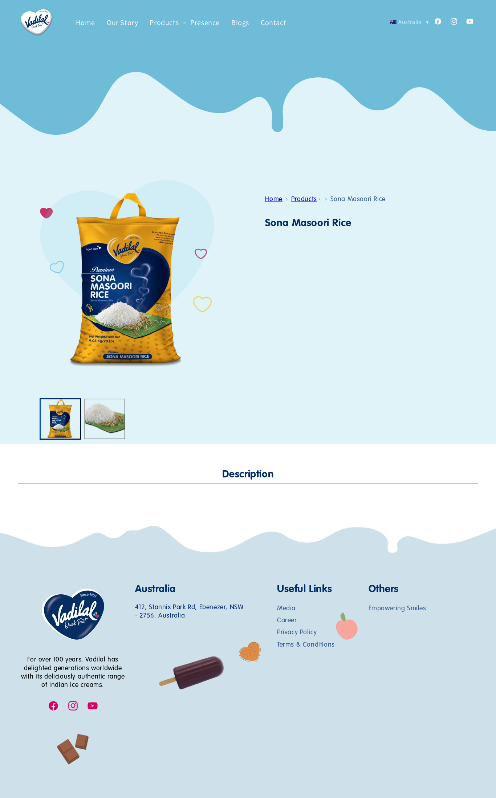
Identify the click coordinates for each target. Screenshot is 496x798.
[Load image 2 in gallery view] (104, 419)
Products (304, 199)
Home (273, 199)
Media (286, 608)
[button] (164, 22)
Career (287, 620)
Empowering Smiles (397, 608)
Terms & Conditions (306, 644)
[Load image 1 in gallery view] (60, 419)
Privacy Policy (297, 632)
